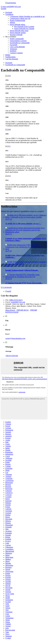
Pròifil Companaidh (17, 39)
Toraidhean (9, 14)
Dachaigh (8, 12)
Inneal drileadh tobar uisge (19, 31)
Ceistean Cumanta (16, 53)
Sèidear (12, 22)
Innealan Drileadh (16, 35)
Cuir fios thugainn (11, 59)
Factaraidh (13, 45)
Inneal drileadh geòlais (18, 33)
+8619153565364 (11, 356)
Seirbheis (13, 51)
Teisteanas (13, 49)
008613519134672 (16, 300)
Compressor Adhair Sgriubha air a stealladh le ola (27, 16)
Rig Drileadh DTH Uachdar (24, 27)
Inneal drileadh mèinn (17, 24)
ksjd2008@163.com (18, 302)
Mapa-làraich (10, 310)
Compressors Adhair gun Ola (20, 18)
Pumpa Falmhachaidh (17, 20)
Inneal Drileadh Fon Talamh (24, 29)
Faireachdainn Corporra (18, 41)
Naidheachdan (10, 57)
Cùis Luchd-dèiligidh (17, 47)
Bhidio (7, 55)
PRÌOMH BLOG (23, 310)
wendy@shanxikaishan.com (15, 338)
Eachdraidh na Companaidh (19, 43)
